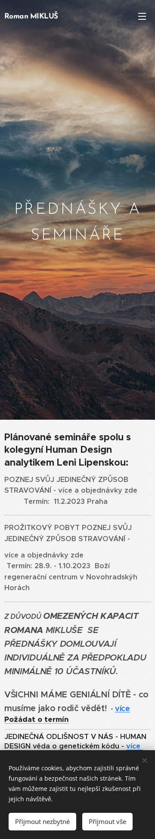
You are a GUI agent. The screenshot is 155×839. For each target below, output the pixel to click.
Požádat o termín (36, 719)
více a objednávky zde (97, 490)
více (122, 708)
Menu (142, 15)
